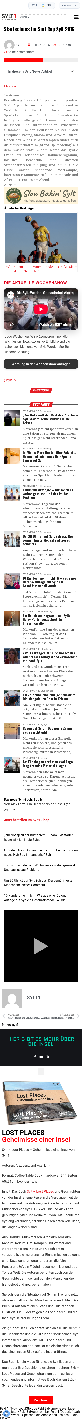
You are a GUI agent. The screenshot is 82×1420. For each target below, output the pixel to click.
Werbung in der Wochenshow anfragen (41, 364)
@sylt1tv (10, 380)
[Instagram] (47, 1056)
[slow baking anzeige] (41, 203)
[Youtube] (41, 1056)
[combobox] (44, 16)
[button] (76, 17)
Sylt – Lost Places (40, 1191)
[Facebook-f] (34, 1056)
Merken (10, 86)
